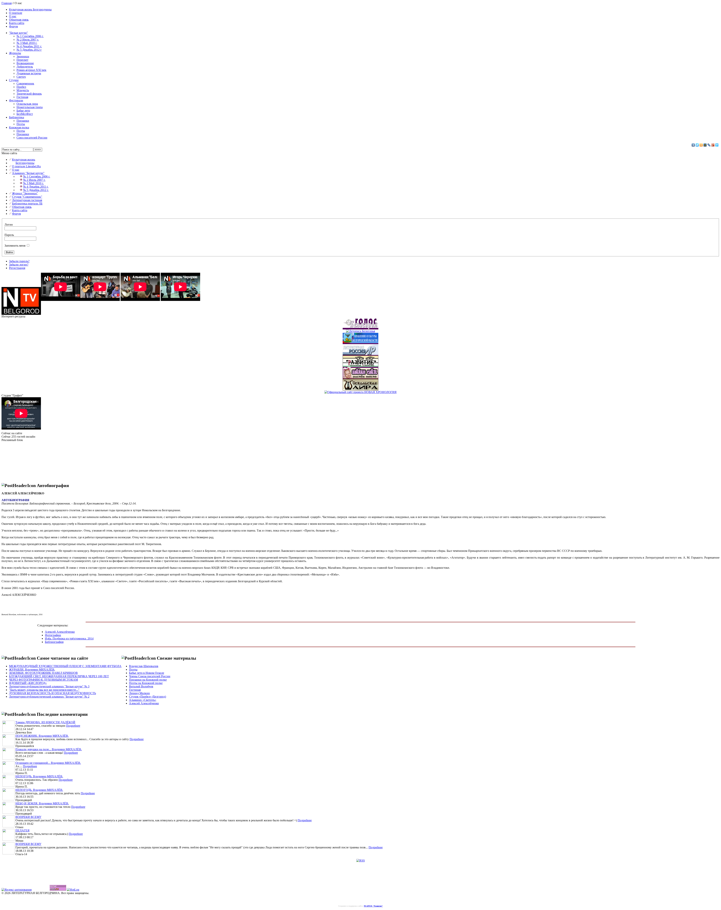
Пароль (9, 234)
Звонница (23, 56)
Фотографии (53, 635)
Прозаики (23, 120)
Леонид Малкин (139, 693)
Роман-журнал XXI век (31, 70)
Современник (25, 83)
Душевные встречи (29, 73)
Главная (7, 3)
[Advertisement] (20, 460)
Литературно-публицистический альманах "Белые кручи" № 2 (49, 696)
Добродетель (25, 66)
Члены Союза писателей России (149, 676)
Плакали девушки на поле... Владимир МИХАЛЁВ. (48, 749)
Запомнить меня (15, 245)
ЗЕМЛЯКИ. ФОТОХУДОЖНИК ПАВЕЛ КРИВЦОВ (43, 672)
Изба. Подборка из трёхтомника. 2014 (69, 638)
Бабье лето (23, 110)
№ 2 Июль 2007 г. (28, 39)
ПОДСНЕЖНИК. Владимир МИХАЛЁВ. (42, 735)
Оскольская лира (27, 103)
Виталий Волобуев (141, 686)
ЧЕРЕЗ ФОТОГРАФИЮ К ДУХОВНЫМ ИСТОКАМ (43, 679)
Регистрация (17, 268)
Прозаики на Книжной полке (148, 679)
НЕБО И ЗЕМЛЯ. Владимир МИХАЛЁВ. (42, 803)
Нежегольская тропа (30, 107)
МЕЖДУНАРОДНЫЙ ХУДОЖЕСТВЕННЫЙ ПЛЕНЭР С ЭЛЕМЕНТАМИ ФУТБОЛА (65, 666)
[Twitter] (697, 145)
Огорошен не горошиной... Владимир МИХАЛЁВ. (48, 762)
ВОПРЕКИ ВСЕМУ (28, 817)
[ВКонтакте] (693, 145)
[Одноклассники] (701, 145)
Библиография (54, 641)
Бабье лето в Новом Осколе (146, 672)
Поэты (21, 124)
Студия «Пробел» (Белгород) (147, 696)
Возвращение (25, 63)
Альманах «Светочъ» (142, 700)
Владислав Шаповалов (143, 666)
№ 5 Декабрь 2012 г (29, 49)
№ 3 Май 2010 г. (27, 43)
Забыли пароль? (19, 261)
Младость (23, 90)
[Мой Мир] (705, 145)
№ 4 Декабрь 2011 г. (29, 46)
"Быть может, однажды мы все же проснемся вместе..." (44, 689)
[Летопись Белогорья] (360, 330)
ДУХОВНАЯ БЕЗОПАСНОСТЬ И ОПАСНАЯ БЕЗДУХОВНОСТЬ (52, 693)
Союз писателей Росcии (32, 137)
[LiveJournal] (709, 145)
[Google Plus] (713, 145)
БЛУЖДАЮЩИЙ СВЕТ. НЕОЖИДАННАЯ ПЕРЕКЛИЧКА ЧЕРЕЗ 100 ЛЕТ (59, 676)
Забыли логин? (18, 264)
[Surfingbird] (717, 145)
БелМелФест (25, 114)
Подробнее (73, 725)
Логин (9, 224)
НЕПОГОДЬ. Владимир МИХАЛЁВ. (39, 776)
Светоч (21, 76)
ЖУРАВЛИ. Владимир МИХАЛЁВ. (32, 669)
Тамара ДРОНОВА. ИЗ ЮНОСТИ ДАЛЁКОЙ (45, 722)
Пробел (21, 86)
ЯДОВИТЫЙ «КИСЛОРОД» (28, 683)
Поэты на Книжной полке (146, 683)
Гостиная (22, 97)
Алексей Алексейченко (60, 631)
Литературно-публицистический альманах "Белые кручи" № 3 (49, 686)
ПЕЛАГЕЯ (22, 830)
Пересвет (22, 59)
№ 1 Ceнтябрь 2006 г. (30, 36)
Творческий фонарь (29, 93)
